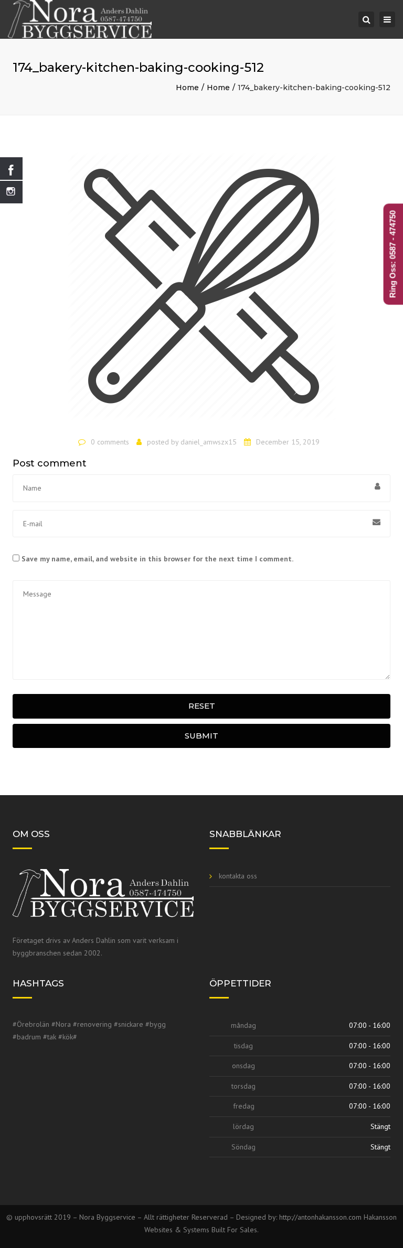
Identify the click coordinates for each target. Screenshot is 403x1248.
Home (187, 87)
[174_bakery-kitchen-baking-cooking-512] (201, 291)
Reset (201, 706)
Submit (201, 736)
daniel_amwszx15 (209, 442)
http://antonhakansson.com (321, 1217)
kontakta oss (238, 876)
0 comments (110, 442)
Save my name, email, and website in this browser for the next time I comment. (157, 558)
